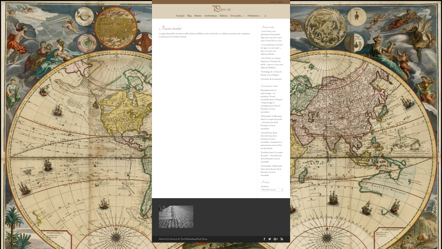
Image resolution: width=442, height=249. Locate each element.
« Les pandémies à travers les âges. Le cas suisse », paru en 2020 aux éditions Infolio (272, 49)
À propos (180, 16)
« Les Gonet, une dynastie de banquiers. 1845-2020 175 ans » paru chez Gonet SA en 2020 (271, 36)
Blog (189, 16)
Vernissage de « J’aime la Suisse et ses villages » (271, 73)
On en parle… (236, 16)
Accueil (272, 2)
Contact (280, 2)
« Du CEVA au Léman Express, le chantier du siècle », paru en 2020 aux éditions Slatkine (272, 63)
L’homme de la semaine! (271, 79)
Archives (265, 186)
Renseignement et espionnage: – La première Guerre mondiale (268, 95)
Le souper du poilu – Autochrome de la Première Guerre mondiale (271, 124)
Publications (253, 16)
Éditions (223, 16)
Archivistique (211, 16)
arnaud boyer (266, 132)
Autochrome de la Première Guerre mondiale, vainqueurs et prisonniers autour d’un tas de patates (271, 142)
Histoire (198, 16)
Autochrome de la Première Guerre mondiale (271, 172)
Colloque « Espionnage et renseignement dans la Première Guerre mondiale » (271, 106)
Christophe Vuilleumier (271, 116)
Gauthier (265, 152)
